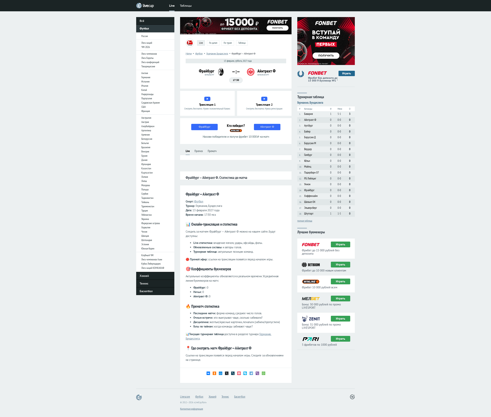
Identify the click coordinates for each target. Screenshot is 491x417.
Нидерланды (147, 94)
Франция (145, 111)
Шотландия (146, 240)
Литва (144, 181)
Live (172, 5)
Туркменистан (147, 206)
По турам (228, 42)
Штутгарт (308, 213)
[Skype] (245, 373)
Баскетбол (146, 291)
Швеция (145, 236)
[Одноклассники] (214, 373)
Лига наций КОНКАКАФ (152, 268)
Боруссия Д (310, 137)
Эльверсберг (310, 208)
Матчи (189, 53)
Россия (144, 36)
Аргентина (146, 130)
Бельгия (145, 143)
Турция (144, 210)
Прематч (212, 151)
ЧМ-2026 (145, 47)
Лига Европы (147, 58)
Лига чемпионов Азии (151, 259)
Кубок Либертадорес (151, 263)
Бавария (308, 114)
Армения (145, 134)
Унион (307, 184)
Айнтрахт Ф (310, 120)
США (143, 107)
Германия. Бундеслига (217, 53)
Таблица (242, 42)
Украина (145, 219)
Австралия (146, 117)
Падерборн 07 (311, 172)
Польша (145, 189)
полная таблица (304, 220)
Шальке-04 (309, 202)
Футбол (144, 28)
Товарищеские (148, 66)
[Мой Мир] (220, 373)
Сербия (144, 193)
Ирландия (146, 164)
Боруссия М (310, 143)
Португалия (146, 98)
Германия (145, 77)
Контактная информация (191, 408)
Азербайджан (147, 126)
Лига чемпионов (149, 53)
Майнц (307, 166)
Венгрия (145, 151)
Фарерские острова (150, 223)
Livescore (185, 396)
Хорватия (145, 227)
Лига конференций (150, 62)
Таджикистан (147, 198)
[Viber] (257, 373)
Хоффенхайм (311, 196)
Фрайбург (309, 190)
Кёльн (307, 161)
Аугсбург (308, 125)
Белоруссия (146, 139)
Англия (144, 73)
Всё (142, 21)
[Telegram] (251, 373)
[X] (226, 373)
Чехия (144, 231)
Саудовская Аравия (150, 102)
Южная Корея (147, 248)
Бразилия (145, 147)
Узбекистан (146, 214)
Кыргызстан (147, 172)
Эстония (145, 244)
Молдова (145, 185)
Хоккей (144, 276)
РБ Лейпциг (310, 178)
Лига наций (146, 42)
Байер (307, 131)
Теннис (144, 283)
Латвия (144, 176)
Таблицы (186, 5)
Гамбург (308, 155)
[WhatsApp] (263, 373)
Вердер (308, 149)
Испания (145, 81)
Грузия (144, 155)
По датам (213, 42)
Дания (144, 160)
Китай (144, 90)
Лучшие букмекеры (311, 231)
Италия (144, 85)
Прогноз (198, 151)
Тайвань (145, 202)
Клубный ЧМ (147, 255)
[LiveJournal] (233, 373)
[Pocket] (239, 373)
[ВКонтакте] (208, 373)
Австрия (145, 122)
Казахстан (146, 168)
